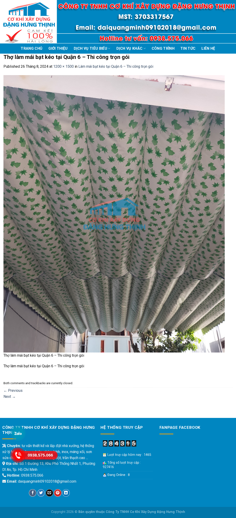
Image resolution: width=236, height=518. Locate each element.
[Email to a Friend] (49, 493)
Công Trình (163, 48)
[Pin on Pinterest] (58, 493)
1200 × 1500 (63, 66)
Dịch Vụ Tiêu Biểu (90, 48)
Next (9, 396)
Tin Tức (187, 48)
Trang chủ (31, 48)
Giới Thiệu (58, 48)
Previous (13, 390)
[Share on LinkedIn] (66, 493)
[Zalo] (18, 433)
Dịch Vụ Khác (129, 48)
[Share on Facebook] (32, 493)
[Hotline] (18, 455)
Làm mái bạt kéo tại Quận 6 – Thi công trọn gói (115, 66)
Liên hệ (208, 48)
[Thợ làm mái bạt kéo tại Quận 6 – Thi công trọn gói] (114, 213)
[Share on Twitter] (41, 493)
